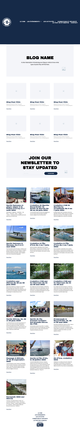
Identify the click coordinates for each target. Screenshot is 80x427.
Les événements (33, 21)
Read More (8, 108)
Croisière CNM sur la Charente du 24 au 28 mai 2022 (39, 282)
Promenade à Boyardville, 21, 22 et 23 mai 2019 (62, 320)
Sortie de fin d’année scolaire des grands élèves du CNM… (39, 321)
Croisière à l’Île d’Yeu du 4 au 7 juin (39, 244)
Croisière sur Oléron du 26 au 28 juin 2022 (15, 282)
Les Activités (48, 21)
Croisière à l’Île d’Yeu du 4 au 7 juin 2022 (63, 245)
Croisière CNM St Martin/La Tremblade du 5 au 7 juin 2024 (63, 207)
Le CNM (22, 21)
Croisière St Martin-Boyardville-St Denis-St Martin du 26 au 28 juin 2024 (40, 207)
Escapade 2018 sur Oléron (15, 397)
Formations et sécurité (67, 21)
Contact (74, 22)
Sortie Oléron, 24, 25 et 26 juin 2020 (16, 320)
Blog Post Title (13, 102)
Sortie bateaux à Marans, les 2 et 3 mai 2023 (14, 245)
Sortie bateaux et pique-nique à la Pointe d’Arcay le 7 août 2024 (15, 207)
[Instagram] (41, 424)
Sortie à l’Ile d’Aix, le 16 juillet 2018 (39, 359)
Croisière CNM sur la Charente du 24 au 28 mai (62, 282)
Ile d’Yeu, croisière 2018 (63, 359)
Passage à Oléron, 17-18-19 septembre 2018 (15, 359)
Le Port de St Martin (60, 22)
